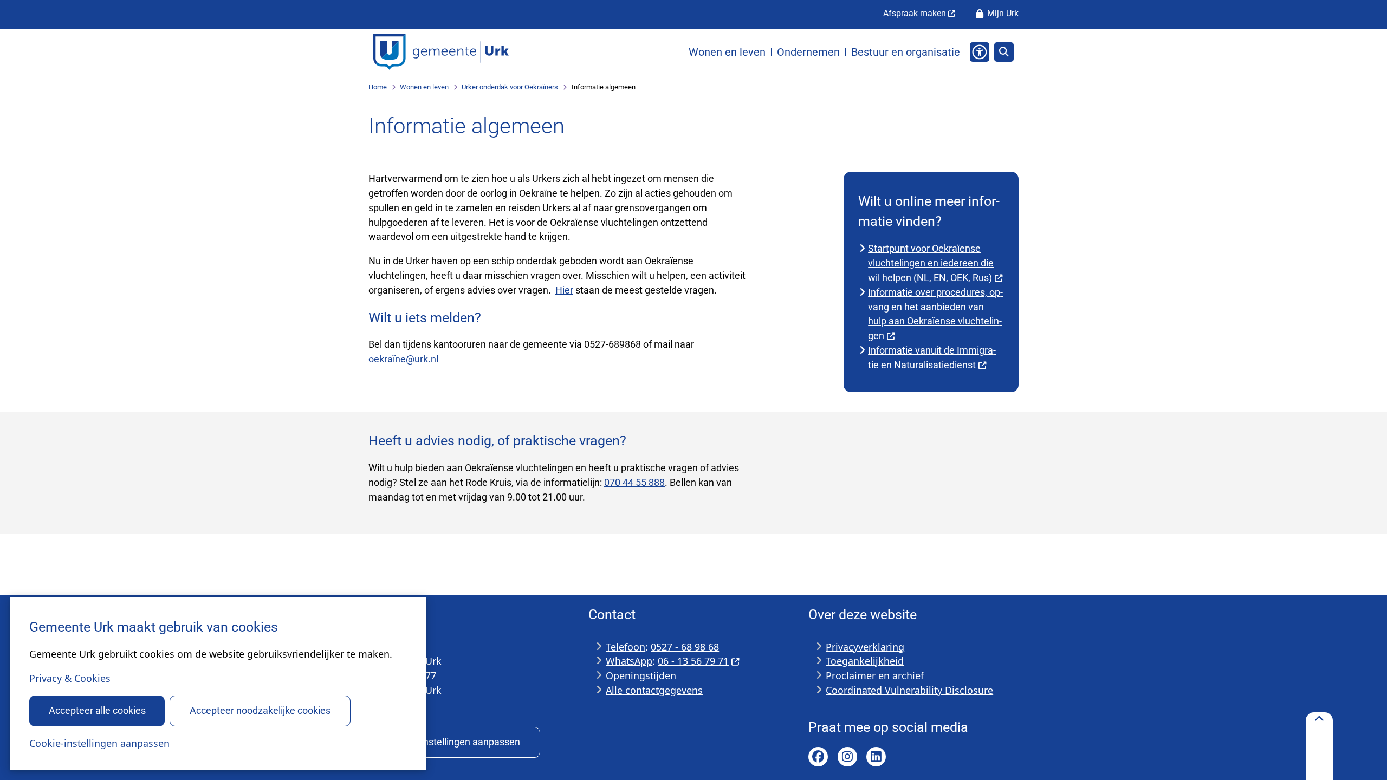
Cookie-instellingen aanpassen (99, 743)
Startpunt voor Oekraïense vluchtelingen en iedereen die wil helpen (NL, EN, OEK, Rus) (931, 263)
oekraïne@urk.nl (403, 359)
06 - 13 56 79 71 (693, 660)
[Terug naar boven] (1319, 746)
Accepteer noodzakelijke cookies (260, 710)
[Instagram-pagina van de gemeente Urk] (847, 756)
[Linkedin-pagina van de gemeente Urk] (876, 756)
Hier (564, 290)
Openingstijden (641, 675)
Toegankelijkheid (865, 660)
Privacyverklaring (865, 646)
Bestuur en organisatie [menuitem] (905, 52)
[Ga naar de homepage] (441, 52)
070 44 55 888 (634, 482)
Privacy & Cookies (70, 678)
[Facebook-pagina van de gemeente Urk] (818, 756)
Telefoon (625, 646)
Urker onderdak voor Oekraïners (510, 87)
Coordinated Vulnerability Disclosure (909, 690)
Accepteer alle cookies (97, 710)
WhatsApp (629, 660)
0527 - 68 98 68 (685, 646)
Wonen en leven (424, 87)
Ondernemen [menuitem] (808, 52)
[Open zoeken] (1004, 52)
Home (377, 87)
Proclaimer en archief (875, 675)
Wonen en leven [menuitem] (727, 52)
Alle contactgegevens (654, 690)
